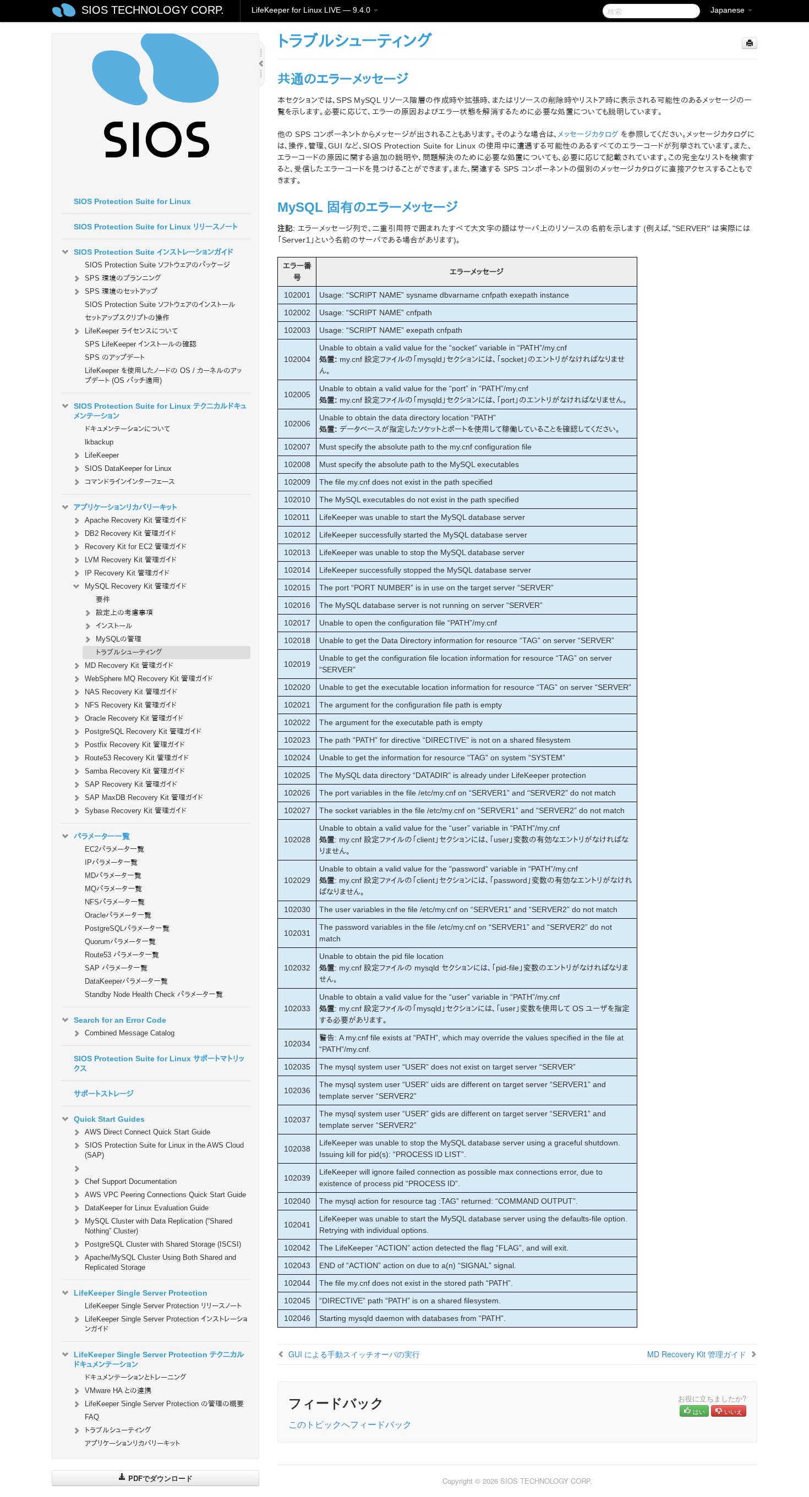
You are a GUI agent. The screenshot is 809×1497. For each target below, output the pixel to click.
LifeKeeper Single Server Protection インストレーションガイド (166, 1324)
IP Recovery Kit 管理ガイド (127, 573)
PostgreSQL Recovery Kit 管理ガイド (143, 731)
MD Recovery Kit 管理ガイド (129, 665)
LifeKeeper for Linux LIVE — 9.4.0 (312, 10)
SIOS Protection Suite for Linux (132, 201)
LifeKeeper (102, 455)
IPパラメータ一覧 (111, 862)
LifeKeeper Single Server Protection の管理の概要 (164, 1404)
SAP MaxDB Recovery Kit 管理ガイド (144, 797)
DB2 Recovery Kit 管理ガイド (130, 533)
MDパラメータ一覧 (113, 875)
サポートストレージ (104, 1093)
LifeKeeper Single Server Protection (140, 1292)
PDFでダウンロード (159, 1478)
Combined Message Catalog (129, 1033)
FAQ (92, 1417)
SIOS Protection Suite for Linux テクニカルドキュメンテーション (160, 411)
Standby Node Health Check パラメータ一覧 (154, 994)
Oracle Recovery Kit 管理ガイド (134, 718)
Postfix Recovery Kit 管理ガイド (135, 745)
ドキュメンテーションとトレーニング (136, 1377)
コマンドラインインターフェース (130, 482)
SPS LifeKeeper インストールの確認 (140, 344)
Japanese (728, 10)
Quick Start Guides (109, 1119)
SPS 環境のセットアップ (121, 291)
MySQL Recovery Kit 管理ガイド (136, 586)
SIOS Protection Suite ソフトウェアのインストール (160, 304)
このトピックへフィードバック (350, 1424)
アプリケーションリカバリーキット (125, 507)
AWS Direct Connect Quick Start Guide (147, 1132)
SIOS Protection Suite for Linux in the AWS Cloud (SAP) (164, 1150)
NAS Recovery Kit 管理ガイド (131, 692)
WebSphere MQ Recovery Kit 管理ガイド (149, 679)
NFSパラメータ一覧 (115, 902)
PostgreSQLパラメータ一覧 (127, 928)
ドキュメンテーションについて (127, 429)
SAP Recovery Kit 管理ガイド (131, 784)
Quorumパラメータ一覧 (120, 941)
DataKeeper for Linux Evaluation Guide (147, 1208)
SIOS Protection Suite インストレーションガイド (153, 252)
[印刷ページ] (749, 43)
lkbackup (99, 442)
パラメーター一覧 (102, 836)
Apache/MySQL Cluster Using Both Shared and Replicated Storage (160, 1262)
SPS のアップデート (115, 357)
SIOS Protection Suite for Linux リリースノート (156, 226)
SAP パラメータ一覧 (116, 968)
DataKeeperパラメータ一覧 (126, 981)
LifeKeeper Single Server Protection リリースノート (163, 1306)
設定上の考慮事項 (124, 612)
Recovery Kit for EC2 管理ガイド (136, 546)
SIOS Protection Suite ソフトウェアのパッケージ (157, 265)
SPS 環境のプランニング (123, 278)
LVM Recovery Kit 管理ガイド (131, 560)
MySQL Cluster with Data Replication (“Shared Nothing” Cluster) (158, 1226)
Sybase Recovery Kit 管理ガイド (136, 811)
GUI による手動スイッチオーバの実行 (354, 1354)
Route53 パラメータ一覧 (122, 955)
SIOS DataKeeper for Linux (128, 468)
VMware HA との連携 (118, 1390)
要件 (103, 599)
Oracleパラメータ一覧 (118, 915)
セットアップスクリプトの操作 (127, 318)
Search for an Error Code (120, 1020)
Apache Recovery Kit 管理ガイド (136, 520)
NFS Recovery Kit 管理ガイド (131, 705)
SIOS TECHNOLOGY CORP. (152, 10)
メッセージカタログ (588, 134)
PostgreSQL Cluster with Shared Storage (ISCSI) (163, 1244)
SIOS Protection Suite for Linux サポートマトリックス (159, 1063)
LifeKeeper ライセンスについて (131, 331)
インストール (114, 626)
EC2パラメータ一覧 (114, 849)
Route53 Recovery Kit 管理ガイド (137, 758)
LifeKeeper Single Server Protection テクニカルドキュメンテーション (159, 1359)
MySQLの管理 (118, 639)
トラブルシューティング (129, 652)
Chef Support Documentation (131, 1181)
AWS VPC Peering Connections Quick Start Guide (165, 1195)
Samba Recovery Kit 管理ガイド (135, 771)
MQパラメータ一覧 (113, 889)
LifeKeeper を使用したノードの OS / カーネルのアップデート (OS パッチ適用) (163, 375)
